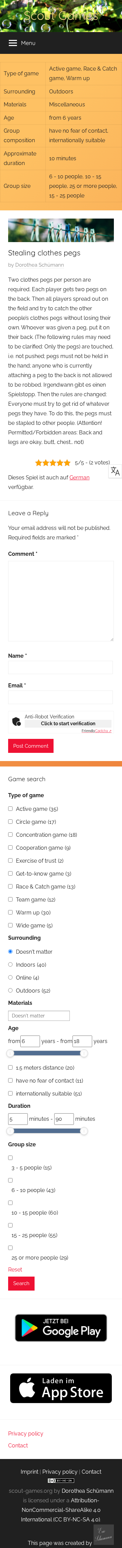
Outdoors (33, 990)
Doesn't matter (34, 952)
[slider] (10, 1053)
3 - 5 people (32, 1167)
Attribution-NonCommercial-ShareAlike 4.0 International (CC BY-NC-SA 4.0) (61, 1510)
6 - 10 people (33, 1190)
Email (17, 685)
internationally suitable (49, 1093)
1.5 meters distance (45, 1068)
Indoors (31, 965)
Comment (23, 554)
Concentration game (46, 835)
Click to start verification (68, 723)
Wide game (34, 925)
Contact (18, 1445)
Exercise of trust (39, 861)
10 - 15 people (35, 1212)
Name (17, 656)
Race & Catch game (45, 886)
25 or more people (40, 1257)
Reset (15, 1269)
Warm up (33, 912)
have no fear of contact (49, 1080)
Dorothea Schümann (39, 265)
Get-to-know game (43, 873)
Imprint (29, 1472)
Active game (37, 809)
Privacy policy (25, 1433)
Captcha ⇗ (96, 731)
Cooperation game (43, 848)
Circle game (36, 822)
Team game (35, 899)
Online (27, 977)
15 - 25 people (34, 1235)
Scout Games (61, 15)
